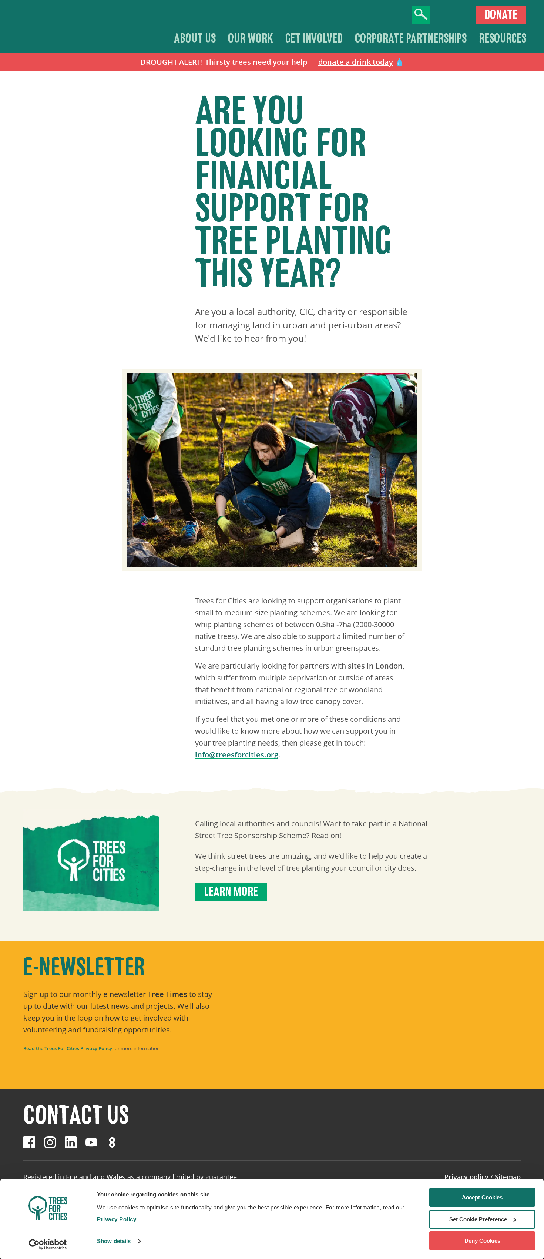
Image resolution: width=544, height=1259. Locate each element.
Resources (502, 38)
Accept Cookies (482, 1197)
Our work (250, 38)
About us (195, 38)
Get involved (314, 38)
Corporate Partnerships (411, 38)
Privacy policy (466, 1176)
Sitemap (508, 1176)
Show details (114, 1241)
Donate (500, 14)
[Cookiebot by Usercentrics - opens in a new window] (48, 1244)
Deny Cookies (482, 1241)
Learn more (231, 891)
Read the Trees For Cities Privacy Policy (67, 1048)
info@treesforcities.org (236, 755)
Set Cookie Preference (478, 1219)
